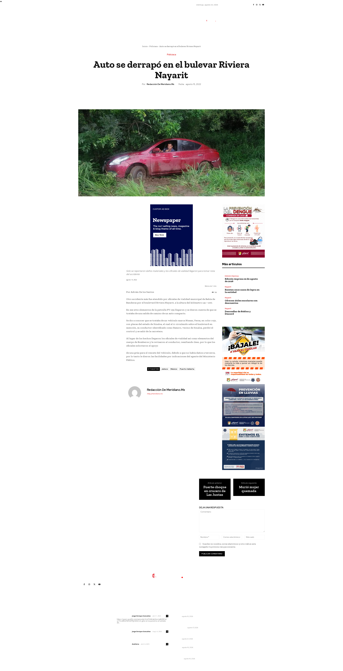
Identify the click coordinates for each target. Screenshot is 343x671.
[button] (228, 32)
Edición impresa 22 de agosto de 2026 (241, 280)
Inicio (145, 46)
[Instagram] (256, 4)
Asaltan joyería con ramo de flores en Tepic (188, 654)
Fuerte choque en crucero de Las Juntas (214, 491)
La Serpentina (181, 628)
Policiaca (153, 46)
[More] (184, 95)
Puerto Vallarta (187, 369)
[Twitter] (260, 4)
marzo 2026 (220, 637)
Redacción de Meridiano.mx (160, 84)
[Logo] (212, 21)
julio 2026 (219, 620)
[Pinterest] (171, 95)
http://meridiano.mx (155, 394)
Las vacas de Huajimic (131, 627)
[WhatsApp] (177, 95)
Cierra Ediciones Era (184, 643)
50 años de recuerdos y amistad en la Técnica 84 (190, 611)
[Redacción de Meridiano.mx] (136, 392)
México (174, 369)
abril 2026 (219, 632)
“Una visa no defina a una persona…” (187, 622)
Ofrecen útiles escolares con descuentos (241, 301)
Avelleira (135, 644)
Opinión (178, 647)
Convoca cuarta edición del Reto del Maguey (191, 634)
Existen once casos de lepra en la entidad (242, 291)
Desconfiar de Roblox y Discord (238, 312)
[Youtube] (263, 4)
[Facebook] (253, 4)
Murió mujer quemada (249, 489)
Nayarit (228, 287)
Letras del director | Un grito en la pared (141, 612)
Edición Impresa (232, 276)
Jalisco (164, 369)
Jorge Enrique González (141, 616)
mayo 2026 (220, 628)
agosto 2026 (220, 616)
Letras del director (124, 616)
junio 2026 (219, 624)
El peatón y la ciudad (129, 640)
